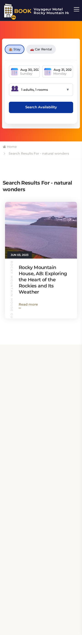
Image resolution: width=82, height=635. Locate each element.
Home (11, 147)
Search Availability (41, 107)
